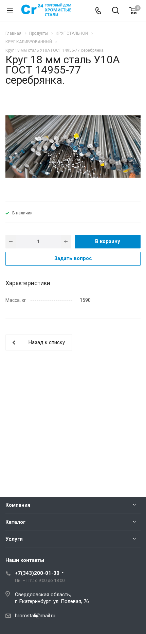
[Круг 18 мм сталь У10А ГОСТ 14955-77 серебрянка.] (73, 146)
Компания (17, 505)
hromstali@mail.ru (35, 616)
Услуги (14, 539)
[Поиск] (115, 11)
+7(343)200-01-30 (37, 573)
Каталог (15, 522)
